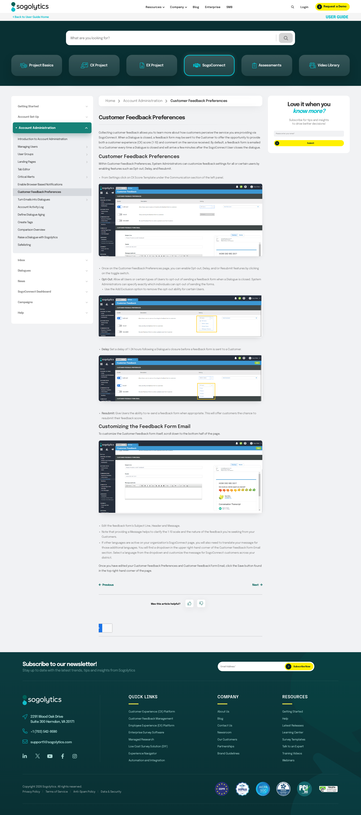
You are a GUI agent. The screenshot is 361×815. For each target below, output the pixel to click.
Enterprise (213, 7)
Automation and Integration (147, 760)
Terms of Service (57, 791)
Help (285, 718)
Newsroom (224, 732)
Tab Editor (24, 169)
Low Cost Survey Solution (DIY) (148, 746)
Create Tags (25, 222)
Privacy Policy (31, 791)
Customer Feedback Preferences (39, 192)
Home (110, 101)
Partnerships (225, 746)
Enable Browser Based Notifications (40, 184)
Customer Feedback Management (151, 718)
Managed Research (141, 739)
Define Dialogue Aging (31, 214)
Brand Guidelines (228, 753)
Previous (108, 585)
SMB (229, 7)
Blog (196, 7)
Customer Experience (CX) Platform (152, 711)
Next (255, 585)
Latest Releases (292, 725)
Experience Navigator (143, 753)
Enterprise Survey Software (146, 732)
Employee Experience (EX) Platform (151, 725)
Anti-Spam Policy (84, 791)
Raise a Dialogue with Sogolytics (38, 237)
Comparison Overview (31, 230)
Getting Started (292, 711)
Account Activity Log (31, 207)
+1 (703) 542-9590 (43, 732)
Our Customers (227, 739)
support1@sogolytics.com (51, 742)
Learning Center (292, 732)
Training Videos (292, 753)
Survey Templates (293, 739)
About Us (223, 711)
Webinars (288, 760)
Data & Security (111, 791)
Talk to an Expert (293, 746)
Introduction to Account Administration (42, 139)
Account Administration (142, 101)
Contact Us (224, 725)
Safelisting (24, 245)
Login (304, 7)
